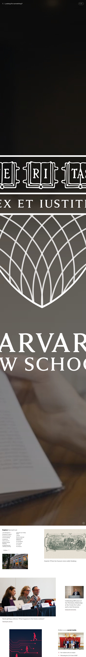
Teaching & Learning (7, 621)
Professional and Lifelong (6, 546)
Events (20, 537)
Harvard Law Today (21, 533)
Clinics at (5, 540)
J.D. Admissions (6, 532)
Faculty (6, 536)
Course (6, 537)
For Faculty (19, 543)
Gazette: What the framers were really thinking (60, 561)
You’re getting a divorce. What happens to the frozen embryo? (23, 619)
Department (19, 539)
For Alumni (19, 546)
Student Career (6, 543)
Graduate (7, 534)
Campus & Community (70, 609)
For (19, 541)
